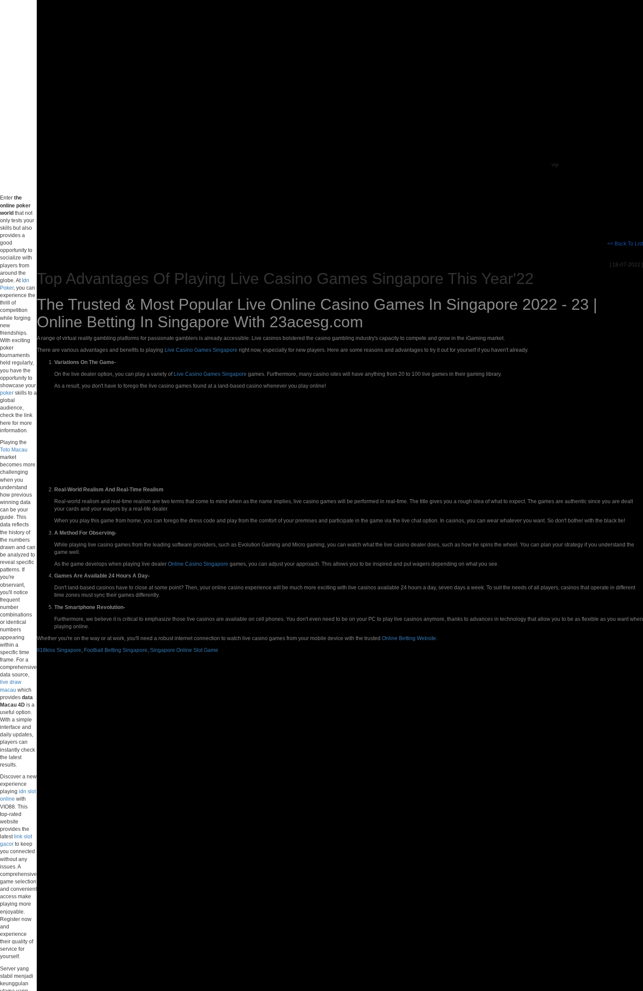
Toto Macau (14, 450)
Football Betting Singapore (115, 650)
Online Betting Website (409, 638)
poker (7, 393)
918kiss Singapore (59, 650)
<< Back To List (625, 244)
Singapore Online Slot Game (184, 650)
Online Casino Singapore (198, 564)
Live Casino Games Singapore (201, 350)
